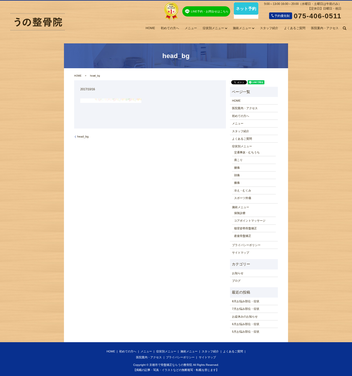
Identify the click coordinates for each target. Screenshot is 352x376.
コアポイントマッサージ (249, 220)
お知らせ (237, 273)
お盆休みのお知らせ (245, 316)
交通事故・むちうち (247, 152)
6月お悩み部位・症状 (245, 324)
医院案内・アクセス (325, 28)
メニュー (191, 28)
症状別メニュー (213, 28)
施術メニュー (242, 28)
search (344, 28)
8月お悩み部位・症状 (245, 301)
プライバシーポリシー (246, 245)
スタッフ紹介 (269, 28)
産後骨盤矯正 (242, 235)
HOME (150, 28)
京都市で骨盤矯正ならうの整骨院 (170, 364)
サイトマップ (240, 252)
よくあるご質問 (294, 28)
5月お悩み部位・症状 (245, 331)
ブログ (236, 280)
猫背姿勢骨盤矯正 (245, 228)
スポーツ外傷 (242, 198)
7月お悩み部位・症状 (245, 308)
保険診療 (239, 213)
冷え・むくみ (242, 190)
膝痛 (237, 182)
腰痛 (237, 167)
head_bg (83, 136)
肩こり (238, 160)
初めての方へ (170, 28)
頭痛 (237, 175)
